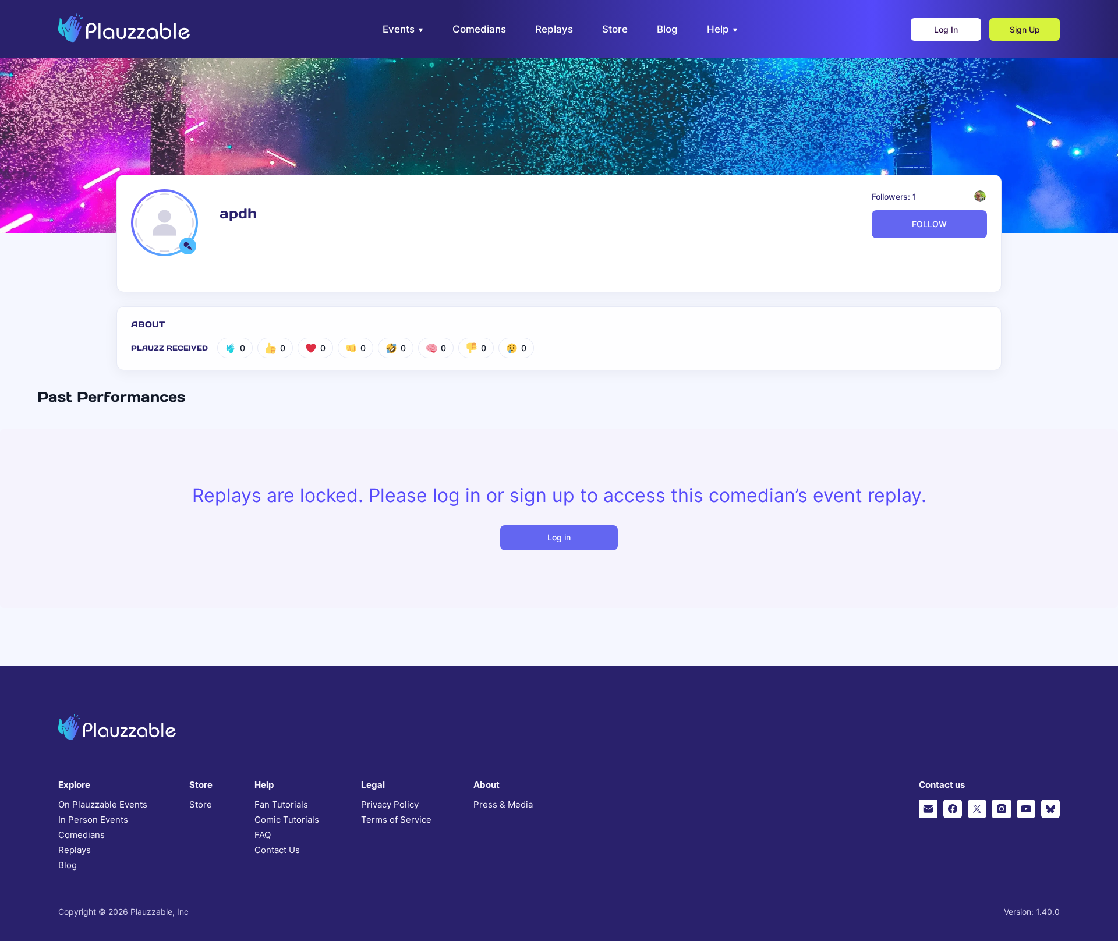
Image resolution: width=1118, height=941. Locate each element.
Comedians (81, 835)
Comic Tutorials (286, 820)
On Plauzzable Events (102, 805)
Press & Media (503, 805)
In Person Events (93, 820)
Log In (946, 29)
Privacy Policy (390, 805)
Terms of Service (396, 820)
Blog (67, 865)
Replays (74, 850)
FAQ (262, 835)
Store (200, 805)
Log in (559, 537)
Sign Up (1025, 29)
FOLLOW (929, 224)
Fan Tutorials (281, 805)
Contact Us (277, 850)
